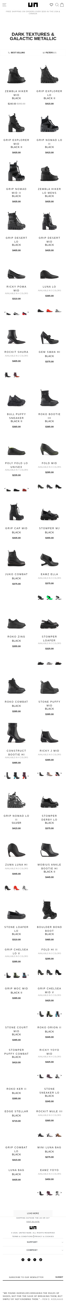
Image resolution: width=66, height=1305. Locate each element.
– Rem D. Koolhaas (33, 1296)
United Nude (25, 1233)
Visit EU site (33, 1221)
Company (32, 1250)
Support (32, 1242)
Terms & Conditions (22, 1236)
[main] (33, 639)
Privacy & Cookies (44, 1236)
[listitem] (16, 85)
